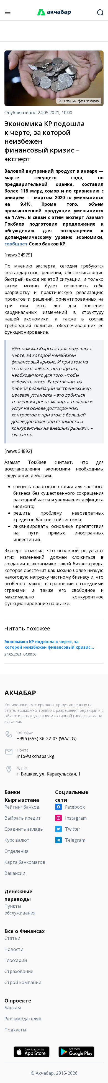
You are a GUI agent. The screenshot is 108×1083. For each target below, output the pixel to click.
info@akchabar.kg (36, 756)
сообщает (16, 244)
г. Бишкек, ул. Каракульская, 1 (49, 774)
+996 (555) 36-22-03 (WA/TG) (46, 739)
